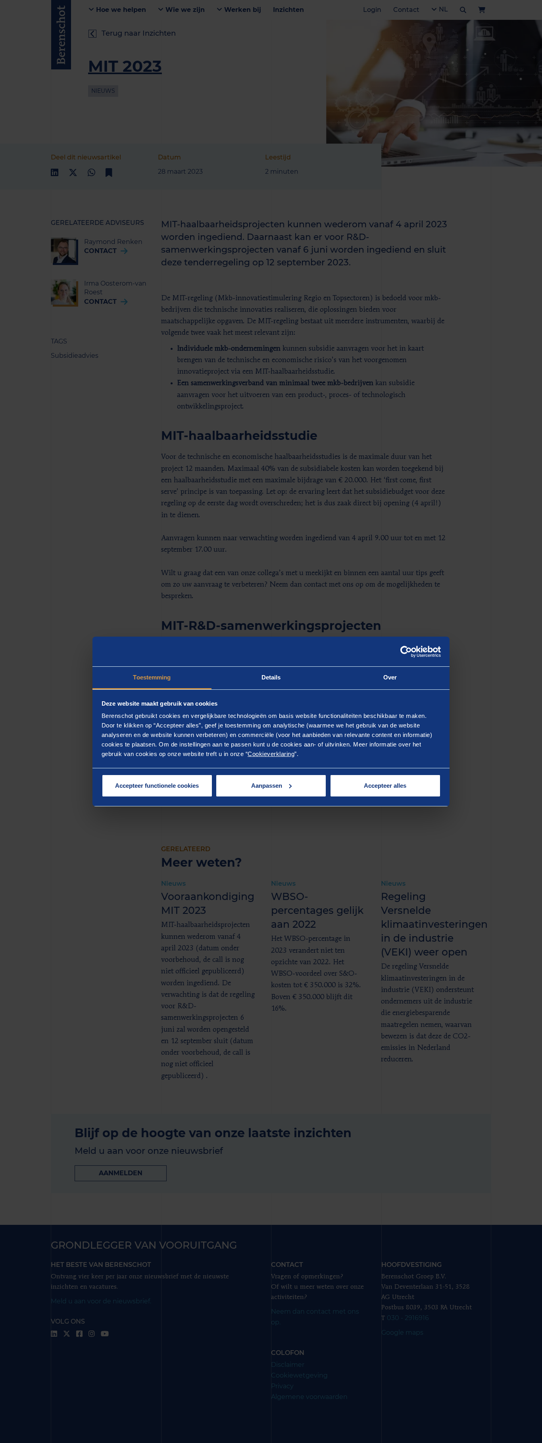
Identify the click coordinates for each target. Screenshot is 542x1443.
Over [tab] (390, 677)
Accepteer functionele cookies (157, 785)
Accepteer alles (385, 785)
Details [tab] (271, 677)
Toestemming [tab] (152, 677)
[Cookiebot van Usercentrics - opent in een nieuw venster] (406, 652)
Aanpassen (266, 785)
